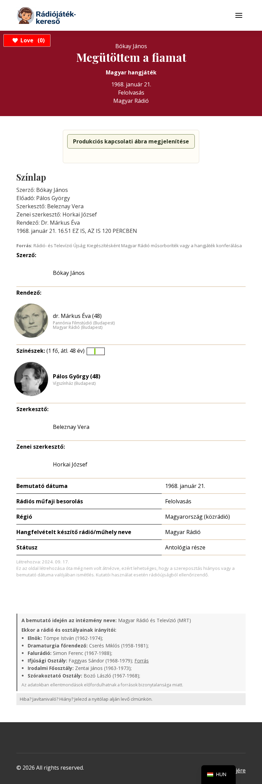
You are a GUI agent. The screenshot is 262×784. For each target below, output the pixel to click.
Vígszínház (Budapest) (74, 383)
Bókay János (69, 273)
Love (31, 40)
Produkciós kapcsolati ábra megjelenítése (131, 141)
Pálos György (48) (76, 376)
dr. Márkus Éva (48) (77, 316)
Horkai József (70, 464)
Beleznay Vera (71, 427)
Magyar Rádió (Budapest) (77, 327)
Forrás (141, 660)
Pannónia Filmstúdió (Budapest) (84, 323)
